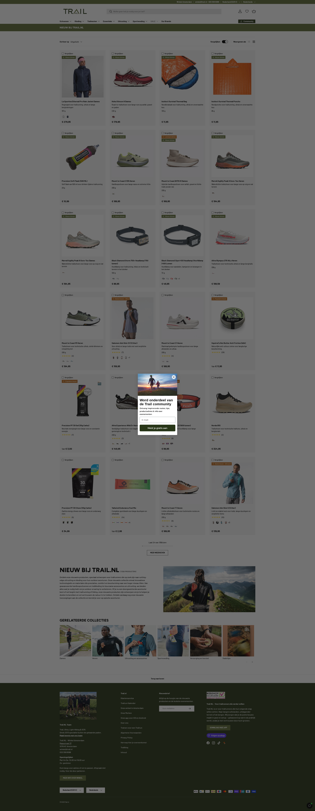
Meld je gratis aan (157, 428)
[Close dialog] (174, 377)
